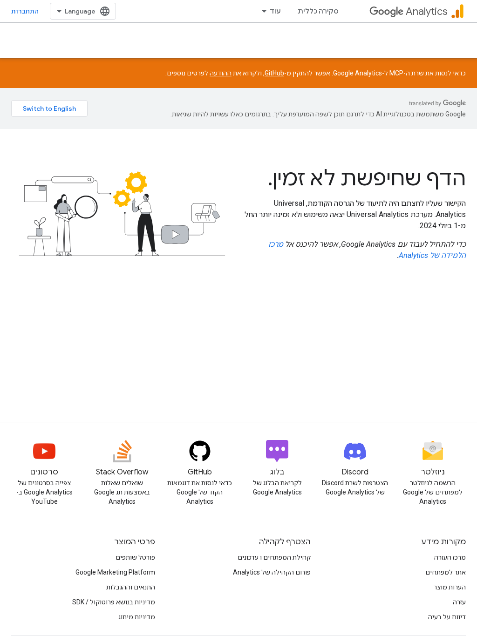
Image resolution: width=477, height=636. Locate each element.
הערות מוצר (450, 587)
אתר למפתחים (445, 572)
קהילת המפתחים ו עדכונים (274, 557)
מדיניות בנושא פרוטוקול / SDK (113, 602)
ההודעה (221, 73)
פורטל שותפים (135, 557)
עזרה (459, 602)
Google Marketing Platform (115, 572)
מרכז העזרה (450, 557)
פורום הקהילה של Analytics (272, 572)
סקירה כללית (318, 11)
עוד (275, 11)
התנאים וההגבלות (130, 587)
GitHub (274, 73)
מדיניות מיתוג (136, 617)
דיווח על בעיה (447, 617)
